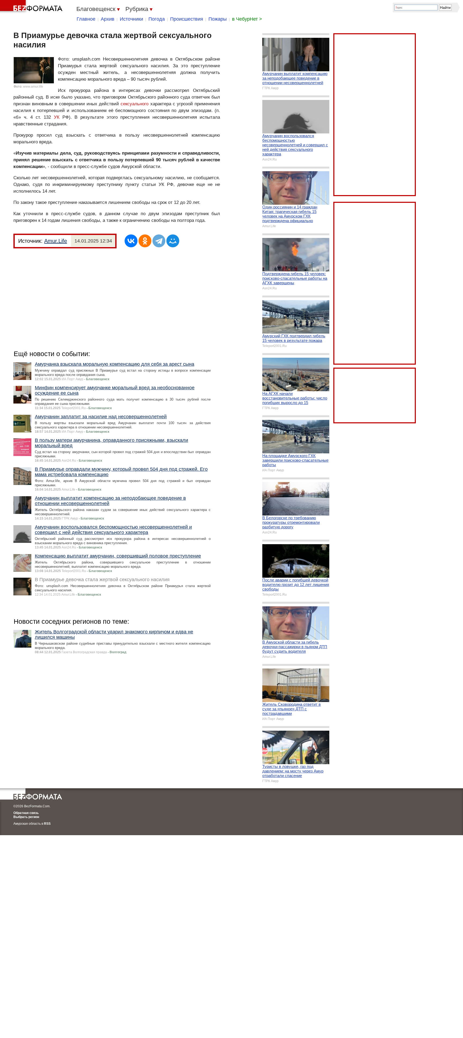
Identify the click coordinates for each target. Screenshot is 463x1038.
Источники (131, 19)
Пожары (217, 19)
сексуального (134, 103)
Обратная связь (26, 813)
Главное (86, 19)
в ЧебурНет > (247, 19)
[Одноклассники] (145, 240)
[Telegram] (158, 240)
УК (56, 117)
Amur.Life (55, 241)
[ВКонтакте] (131, 240)
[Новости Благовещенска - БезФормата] (32, 6)
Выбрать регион (26, 817)
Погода (156, 19)
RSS (47, 824)
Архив (107, 19)
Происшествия (186, 19)
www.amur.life (33, 86)
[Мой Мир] (172, 240)
